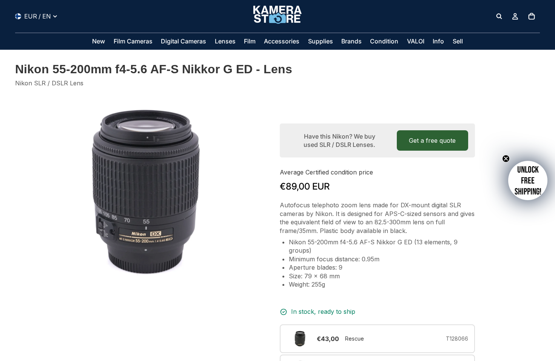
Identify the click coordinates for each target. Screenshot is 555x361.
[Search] (499, 16)
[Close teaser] (506, 158)
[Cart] (531, 16)
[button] (527, 180)
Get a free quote (432, 140)
